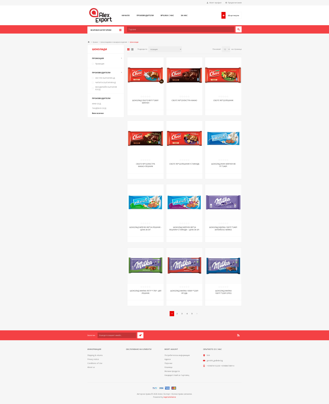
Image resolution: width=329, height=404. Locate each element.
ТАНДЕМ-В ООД (99, 108)
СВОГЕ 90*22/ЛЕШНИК (223, 100)
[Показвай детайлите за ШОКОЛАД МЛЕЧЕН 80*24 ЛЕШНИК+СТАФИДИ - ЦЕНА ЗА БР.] (184, 202)
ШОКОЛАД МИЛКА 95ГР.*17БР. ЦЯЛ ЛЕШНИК (145, 291)
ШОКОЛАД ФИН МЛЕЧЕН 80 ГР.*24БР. (223, 165)
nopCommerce (169, 397)
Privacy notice (93, 359)
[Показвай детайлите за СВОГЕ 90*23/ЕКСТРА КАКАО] (184, 75)
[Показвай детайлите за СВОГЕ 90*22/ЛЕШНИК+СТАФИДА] (184, 139)
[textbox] (180, 29)
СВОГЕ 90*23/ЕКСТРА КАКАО (184, 100)
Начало (88, 42)
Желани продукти (172, 371)
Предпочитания (235, 2)
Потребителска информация (177, 355)
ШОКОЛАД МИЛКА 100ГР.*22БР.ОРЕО (223, 291)
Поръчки (168, 363)
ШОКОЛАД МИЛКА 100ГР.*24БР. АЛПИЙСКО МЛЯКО (223, 228)
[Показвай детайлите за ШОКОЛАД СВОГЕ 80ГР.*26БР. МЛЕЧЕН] (145, 75)
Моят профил (215, 2)
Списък (132, 49)
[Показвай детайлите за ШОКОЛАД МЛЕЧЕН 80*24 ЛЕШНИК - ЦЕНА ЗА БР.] (145, 202)
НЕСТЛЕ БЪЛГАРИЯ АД (105, 78)
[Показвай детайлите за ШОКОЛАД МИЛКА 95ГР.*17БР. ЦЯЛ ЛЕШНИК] (145, 266)
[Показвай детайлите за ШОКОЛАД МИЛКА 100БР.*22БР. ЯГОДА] (184, 266)
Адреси (167, 359)
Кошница (168, 367)
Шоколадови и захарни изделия (113, 42)
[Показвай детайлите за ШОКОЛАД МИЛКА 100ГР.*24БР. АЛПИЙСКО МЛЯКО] (223, 202)
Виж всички (98, 113)
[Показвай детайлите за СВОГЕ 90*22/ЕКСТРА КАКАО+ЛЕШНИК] (145, 139)
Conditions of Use (94, 363)
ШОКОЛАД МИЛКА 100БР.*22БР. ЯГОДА (184, 291)
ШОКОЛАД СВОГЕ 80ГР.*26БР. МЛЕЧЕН (145, 101)
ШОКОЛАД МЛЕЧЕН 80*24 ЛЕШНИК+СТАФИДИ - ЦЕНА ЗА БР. (184, 228)
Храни (95, 42)
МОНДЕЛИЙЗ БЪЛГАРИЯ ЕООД (106, 88)
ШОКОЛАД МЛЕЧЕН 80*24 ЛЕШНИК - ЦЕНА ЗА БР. (145, 228)
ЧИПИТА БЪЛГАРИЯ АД (105, 82)
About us (91, 367)
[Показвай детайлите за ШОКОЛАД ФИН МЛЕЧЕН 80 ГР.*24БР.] (223, 139)
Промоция (99, 63)
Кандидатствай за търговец (176, 375)
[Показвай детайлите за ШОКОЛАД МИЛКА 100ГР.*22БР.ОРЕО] (223, 266)
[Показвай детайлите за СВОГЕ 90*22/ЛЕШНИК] (223, 75)
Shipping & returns (95, 355)
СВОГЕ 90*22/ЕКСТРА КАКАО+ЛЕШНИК (145, 165)
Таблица (128, 49)
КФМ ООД (96, 103)
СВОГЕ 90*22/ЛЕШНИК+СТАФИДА (184, 164)
